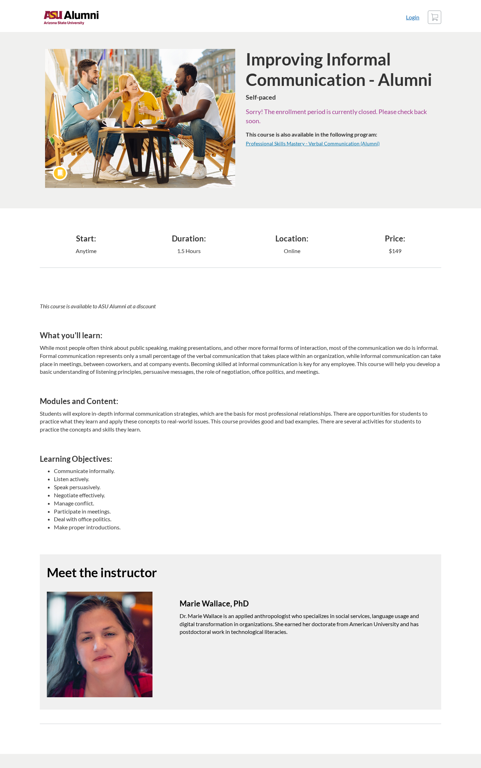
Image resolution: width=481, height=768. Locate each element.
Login (412, 17)
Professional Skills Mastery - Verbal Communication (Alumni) (313, 143)
